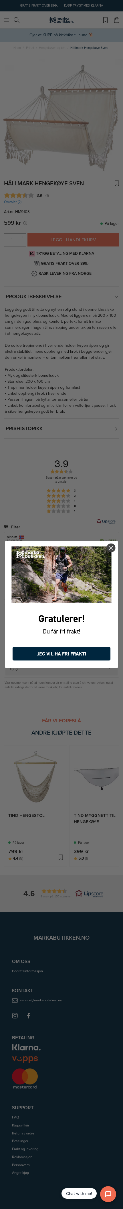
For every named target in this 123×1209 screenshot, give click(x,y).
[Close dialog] (111, 548)
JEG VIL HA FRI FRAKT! (61, 653)
